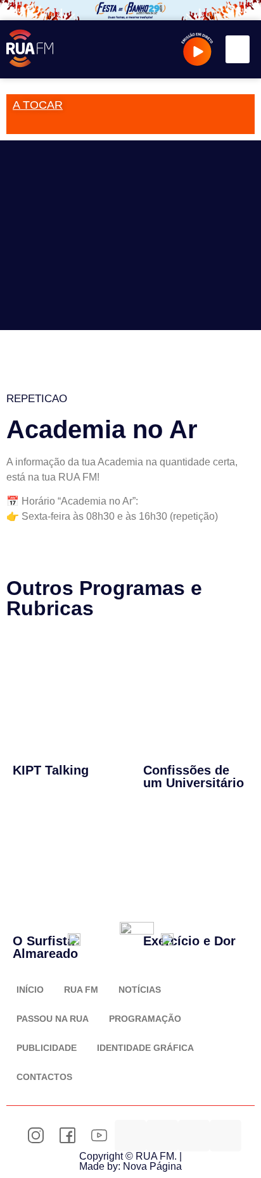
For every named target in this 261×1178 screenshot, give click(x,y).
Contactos (44, 1077)
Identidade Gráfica (145, 1048)
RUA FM (81, 990)
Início (30, 990)
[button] (238, 49)
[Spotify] (194, 1135)
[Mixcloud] (162, 1135)
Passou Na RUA (52, 1019)
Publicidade (46, 1048)
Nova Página (152, 1166)
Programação (145, 1019)
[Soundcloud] (130, 1135)
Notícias (139, 990)
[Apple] (225, 1135)
